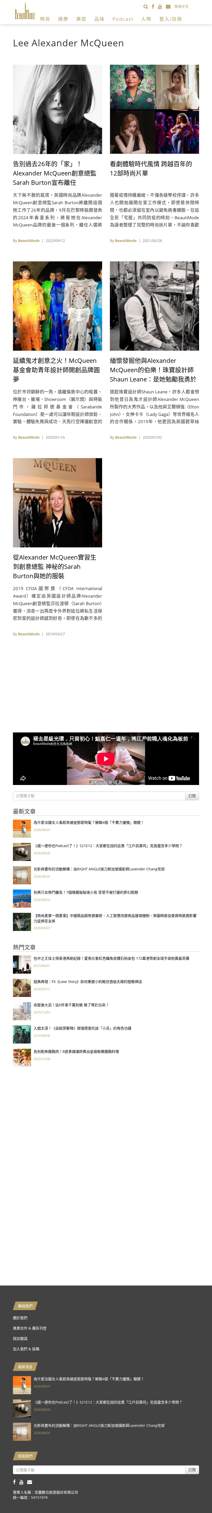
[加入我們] (170, 6)
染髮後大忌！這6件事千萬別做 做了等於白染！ (71, 1004)
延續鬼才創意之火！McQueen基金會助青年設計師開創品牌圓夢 (56, 369)
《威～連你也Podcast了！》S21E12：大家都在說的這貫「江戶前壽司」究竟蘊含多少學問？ (108, 845)
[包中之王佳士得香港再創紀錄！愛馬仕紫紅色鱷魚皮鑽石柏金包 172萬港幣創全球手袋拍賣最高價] (22, 964)
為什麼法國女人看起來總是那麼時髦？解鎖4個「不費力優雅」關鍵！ (89, 822)
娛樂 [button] (63, 19)
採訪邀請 (20, 1338)
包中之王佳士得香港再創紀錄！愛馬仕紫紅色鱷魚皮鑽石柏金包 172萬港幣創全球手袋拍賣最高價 (111, 958)
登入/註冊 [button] (170, 19)
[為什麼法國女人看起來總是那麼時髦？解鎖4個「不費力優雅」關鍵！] (22, 828)
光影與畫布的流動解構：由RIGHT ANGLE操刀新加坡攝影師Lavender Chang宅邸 (99, 868)
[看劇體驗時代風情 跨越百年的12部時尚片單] (154, 108)
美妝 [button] (81, 19)
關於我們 (20, 1317)
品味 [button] (99, 19)
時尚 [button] (45, 19)
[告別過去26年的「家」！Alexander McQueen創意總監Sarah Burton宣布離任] (57, 108)
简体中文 (181, 6)
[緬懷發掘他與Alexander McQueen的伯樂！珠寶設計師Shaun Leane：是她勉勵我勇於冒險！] (154, 305)
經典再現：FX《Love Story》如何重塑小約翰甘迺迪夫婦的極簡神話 (88, 981)
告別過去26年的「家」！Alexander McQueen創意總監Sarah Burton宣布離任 (54, 173)
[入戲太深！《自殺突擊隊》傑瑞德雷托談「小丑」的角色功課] (22, 1034)
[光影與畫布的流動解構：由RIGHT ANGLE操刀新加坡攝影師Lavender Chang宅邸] (22, 874)
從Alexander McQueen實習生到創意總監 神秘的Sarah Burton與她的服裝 (54, 566)
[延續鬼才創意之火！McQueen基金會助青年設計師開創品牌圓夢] (57, 305)
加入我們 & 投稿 (26, 1348)
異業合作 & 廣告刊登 (30, 1328)
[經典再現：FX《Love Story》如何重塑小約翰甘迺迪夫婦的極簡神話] (22, 987)
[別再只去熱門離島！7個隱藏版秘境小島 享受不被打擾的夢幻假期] (22, 898)
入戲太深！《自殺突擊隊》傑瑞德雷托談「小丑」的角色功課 (82, 1028)
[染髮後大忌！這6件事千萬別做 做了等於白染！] (22, 1010)
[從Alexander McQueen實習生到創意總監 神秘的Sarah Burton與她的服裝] (57, 502)
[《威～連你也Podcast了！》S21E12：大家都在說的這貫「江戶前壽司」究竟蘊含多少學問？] (22, 851)
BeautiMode (29, 240)
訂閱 (192, 795)
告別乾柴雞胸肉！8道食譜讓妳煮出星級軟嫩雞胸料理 (76, 1051)
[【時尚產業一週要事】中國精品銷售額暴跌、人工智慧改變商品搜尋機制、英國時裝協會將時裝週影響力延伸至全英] (22, 921)
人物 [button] (146, 19)
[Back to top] (195, 1496)
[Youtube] (162, 6)
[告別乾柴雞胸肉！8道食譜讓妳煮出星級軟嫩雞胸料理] (22, 1057)
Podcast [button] (122, 19)
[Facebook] (155, 6)
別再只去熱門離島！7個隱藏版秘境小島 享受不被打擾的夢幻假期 (86, 892)
